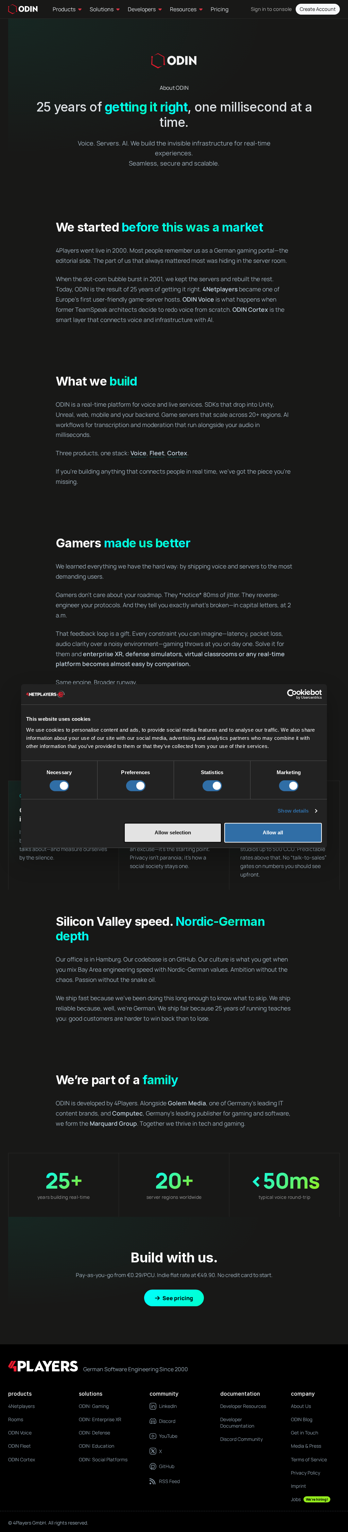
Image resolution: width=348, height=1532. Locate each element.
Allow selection (173, 832)
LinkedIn (168, 1406)
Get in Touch (304, 1432)
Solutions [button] (102, 9)
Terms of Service (309, 1459)
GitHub (166, 1466)
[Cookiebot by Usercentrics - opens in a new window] (292, 694)
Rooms (15, 1419)
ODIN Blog (301, 1419)
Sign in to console (271, 9)
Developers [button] (142, 9)
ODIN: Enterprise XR (100, 1419)
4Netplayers (21, 1406)
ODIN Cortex (21, 1459)
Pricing (219, 9)
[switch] (135, 785)
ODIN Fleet (19, 1446)
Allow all (273, 832)
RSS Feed (169, 1481)
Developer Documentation (237, 1422)
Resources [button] (183, 9)
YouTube (168, 1436)
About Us (301, 1406)
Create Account (318, 9)
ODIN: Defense (94, 1432)
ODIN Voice (20, 1432)
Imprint (298, 1486)
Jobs (309, 1499)
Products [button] (64, 9)
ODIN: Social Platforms (103, 1459)
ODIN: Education (96, 1446)
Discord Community (241, 1439)
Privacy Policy (305, 1472)
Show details (293, 811)
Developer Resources (243, 1406)
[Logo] (23, 9)
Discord (167, 1421)
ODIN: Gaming (94, 1406)
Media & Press (306, 1446)
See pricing (177, 1298)
